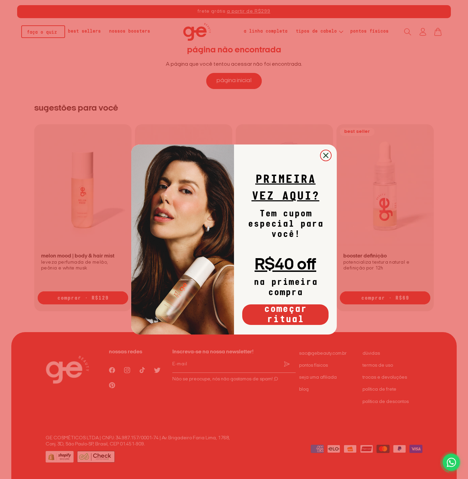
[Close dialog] (325, 155)
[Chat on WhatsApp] (451, 462)
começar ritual (285, 314)
